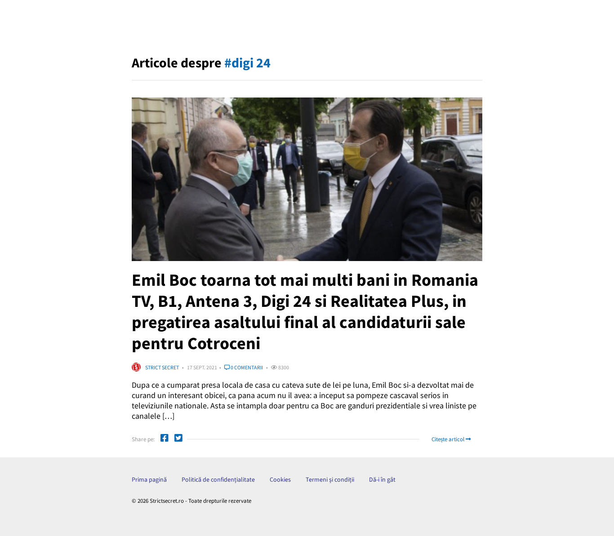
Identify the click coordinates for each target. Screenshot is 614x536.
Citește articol (449, 439)
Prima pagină (149, 479)
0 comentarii (246, 367)
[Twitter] (178, 439)
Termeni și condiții (330, 479)
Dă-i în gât (382, 479)
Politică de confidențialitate (218, 479)
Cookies (280, 479)
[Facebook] (164, 439)
